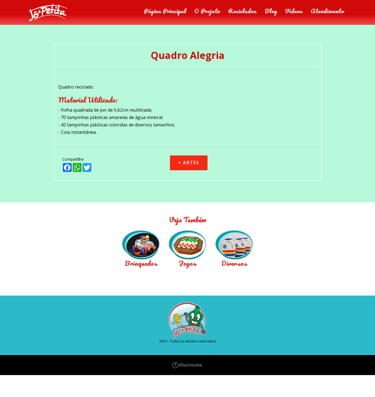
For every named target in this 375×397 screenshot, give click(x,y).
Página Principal (165, 11)
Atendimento (327, 11)
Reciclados (242, 11)
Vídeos (294, 11)
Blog (271, 11)
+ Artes (188, 163)
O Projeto (207, 11)
